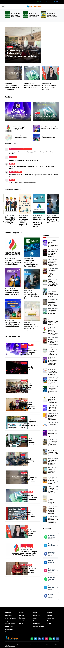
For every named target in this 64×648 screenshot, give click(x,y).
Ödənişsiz (22, 618)
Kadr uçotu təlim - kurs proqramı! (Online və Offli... (16, 15)
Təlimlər (35, 618)
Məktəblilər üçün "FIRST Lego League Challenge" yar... (20, 137)
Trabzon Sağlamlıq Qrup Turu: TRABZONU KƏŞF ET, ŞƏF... (29, 424)
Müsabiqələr (50, 618)
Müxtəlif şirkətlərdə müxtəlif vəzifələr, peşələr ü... (23, 221)
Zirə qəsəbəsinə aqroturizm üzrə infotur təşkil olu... (53, 444)
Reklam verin (9, 626)
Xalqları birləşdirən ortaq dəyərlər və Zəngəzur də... (53, 520)
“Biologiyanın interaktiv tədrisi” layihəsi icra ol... (53, 481)
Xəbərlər (46, 235)
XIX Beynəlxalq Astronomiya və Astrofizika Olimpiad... (27, 370)
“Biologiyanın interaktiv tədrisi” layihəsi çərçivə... (28, 442)
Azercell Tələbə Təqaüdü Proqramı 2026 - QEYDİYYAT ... (49, 128)
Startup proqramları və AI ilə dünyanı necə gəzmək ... (18, 116)
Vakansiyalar (10, 144)
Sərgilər (49, 612)
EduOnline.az (17, 645)
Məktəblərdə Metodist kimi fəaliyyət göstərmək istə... (53, 400)
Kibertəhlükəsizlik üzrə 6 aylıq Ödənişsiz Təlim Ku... (54, 220)
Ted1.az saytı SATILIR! (52, 425)
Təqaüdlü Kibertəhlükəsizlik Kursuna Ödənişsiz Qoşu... (31, 295)
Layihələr (50, 615)
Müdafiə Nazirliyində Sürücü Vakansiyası (22, 182)
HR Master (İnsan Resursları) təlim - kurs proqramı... (34, 15)
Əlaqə (6, 621)
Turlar (49, 623)
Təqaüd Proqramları (13, 233)
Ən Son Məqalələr (12, 337)
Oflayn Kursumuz (10, 623)
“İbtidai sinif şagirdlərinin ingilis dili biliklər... (28, 461)
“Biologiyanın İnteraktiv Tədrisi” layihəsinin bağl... (28, 406)
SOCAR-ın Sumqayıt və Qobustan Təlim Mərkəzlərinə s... (20, 128)
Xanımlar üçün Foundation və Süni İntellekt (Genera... (32, 85)
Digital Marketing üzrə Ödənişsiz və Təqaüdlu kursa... (48, 137)
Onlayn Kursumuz (10, 618)
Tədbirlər (9, 97)
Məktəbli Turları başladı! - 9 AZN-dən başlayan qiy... (52, 15)
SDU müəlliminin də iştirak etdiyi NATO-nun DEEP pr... (53, 453)
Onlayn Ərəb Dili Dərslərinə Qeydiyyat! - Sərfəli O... (52, 511)
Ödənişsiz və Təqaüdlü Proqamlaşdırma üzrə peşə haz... (31, 263)
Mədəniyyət (36, 623)
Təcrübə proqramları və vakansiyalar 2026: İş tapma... (13, 86)
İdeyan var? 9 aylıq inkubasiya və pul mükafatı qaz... (52, 434)
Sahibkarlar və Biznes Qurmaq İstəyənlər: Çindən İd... (28, 515)
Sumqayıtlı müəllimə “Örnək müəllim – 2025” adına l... (49, 86)
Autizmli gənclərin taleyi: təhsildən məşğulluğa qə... (28, 570)
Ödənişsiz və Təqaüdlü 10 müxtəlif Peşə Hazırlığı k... (11, 220)
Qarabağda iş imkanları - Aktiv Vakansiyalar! (23, 160)
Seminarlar (36, 621)
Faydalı (49, 621)
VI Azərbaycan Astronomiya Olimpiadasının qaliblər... (22, 53)
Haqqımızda (8, 615)
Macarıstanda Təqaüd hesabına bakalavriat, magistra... (31, 327)
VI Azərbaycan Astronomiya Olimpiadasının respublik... (52, 372)
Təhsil (21, 623)
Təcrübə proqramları (13, 189)
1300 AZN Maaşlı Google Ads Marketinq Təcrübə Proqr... (39, 221)
